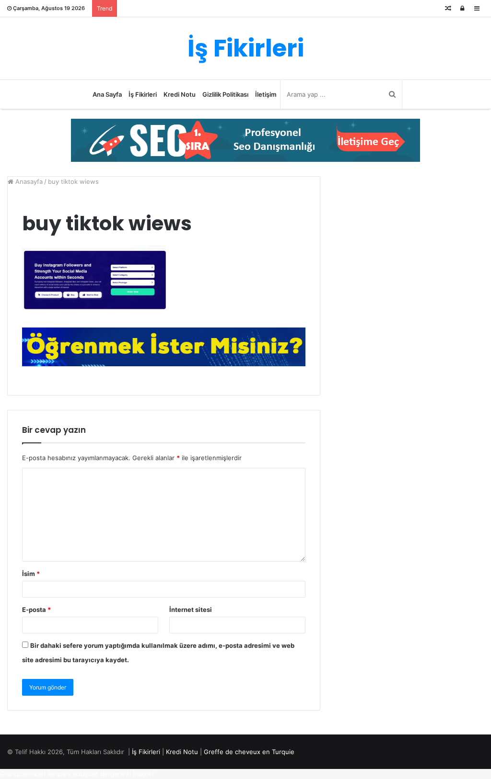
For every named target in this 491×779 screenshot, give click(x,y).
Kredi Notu (180, 94)
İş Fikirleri (143, 94)
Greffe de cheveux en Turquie (249, 752)
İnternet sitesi (190, 609)
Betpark (59, 774)
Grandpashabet (23, 774)
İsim (31, 573)
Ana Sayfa (107, 94)
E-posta (36, 609)
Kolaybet (85, 774)
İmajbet (143, 774)
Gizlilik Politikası (225, 94)
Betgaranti (115, 774)
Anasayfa (28, 181)
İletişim (266, 94)
